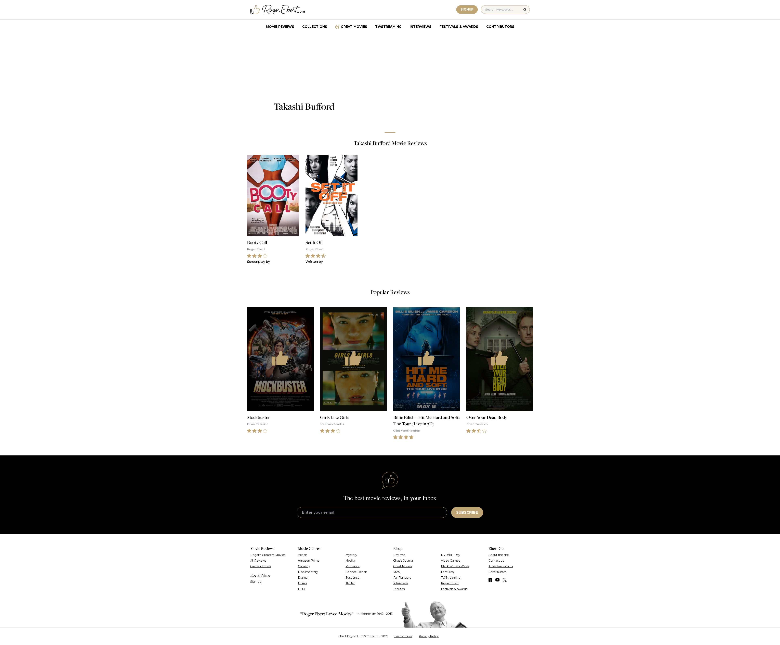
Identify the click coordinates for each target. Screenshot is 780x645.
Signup (466, 9)
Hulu (301, 589)
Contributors (500, 27)
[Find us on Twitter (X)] (505, 580)
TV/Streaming (388, 27)
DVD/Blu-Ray (450, 555)
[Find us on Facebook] (490, 580)
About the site (499, 555)
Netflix (350, 560)
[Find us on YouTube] (497, 579)
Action (302, 555)
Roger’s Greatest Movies (267, 555)
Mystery (351, 555)
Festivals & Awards (459, 27)
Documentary (308, 572)
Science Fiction (356, 572)
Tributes (399, 589)
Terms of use (403, 636)
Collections (314, 27)
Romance (353, 566)
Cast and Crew (260, 566)
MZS (396, 572)
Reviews (399, 555)
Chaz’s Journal (403, 560)
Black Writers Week (455, 566)
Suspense (352, 577)
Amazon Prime (309, 560)
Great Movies (354, 27)
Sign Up (255, 582)
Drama (303, 577)
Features (447, 572)
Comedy (304, 566)
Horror (302, 583)
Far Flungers (402, 577)
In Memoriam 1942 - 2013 (375, 614)
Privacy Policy (429, 636)
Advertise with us (501, 566)
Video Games (450, 560)
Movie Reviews (280, 27)
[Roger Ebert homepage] (277, 9)
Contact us (496, 560)
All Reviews (258, 560)
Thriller (350, 583)
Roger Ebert (450, 583)
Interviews (420, 27)
